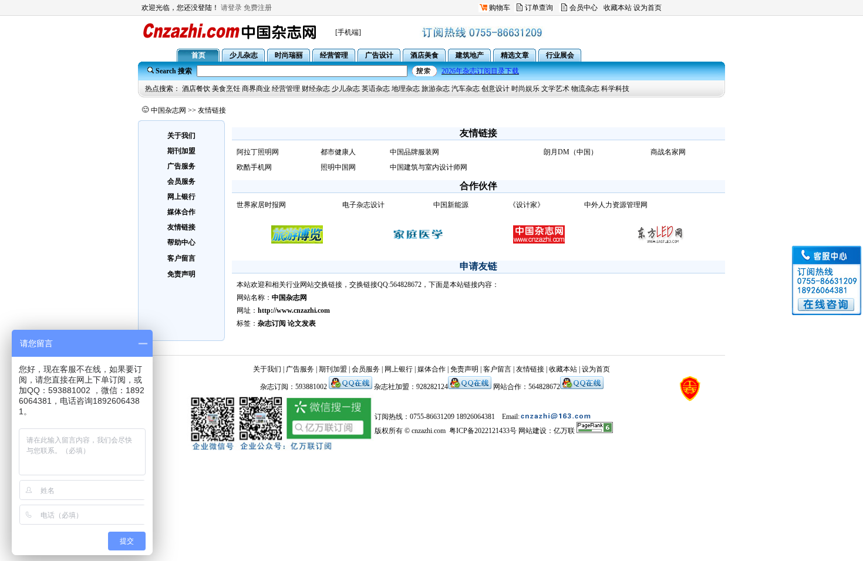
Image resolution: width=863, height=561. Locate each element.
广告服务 (300, 369)
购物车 (499, 8)
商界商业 (256, 89)
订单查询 (539, 8)
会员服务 (366, 369)
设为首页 (647, 8)
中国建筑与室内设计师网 (428, 167)
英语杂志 (376, 89)
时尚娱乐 (525, 89)
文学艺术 (555, 89)
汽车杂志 (465, 89)
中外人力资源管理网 (616, 205)
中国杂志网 (168, 110)
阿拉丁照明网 (258, 152)
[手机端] (348, 32)
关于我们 (267, 369)
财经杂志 (316, 89)
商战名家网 (668, 152)
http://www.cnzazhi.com (294, 310)
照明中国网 (338, 167)
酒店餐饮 (196, 89)
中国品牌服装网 (414, 152)
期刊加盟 (333, 369)
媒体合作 (431, 369)
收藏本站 (618, 8)
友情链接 (530, 369)
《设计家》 (526, 205)
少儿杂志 (346, 89)
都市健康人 (338, 152)
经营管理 (286, 89)
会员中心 (583, 8)
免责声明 (464, 369)
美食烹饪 (226, 89)
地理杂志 (406, 89)
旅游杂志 (436, 89)
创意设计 (495, 89)
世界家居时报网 (261, 205)
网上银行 (399, 369)
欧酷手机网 (254, 167)
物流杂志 (585, 89)
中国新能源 (450, 205)
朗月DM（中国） (571, 152)
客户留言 (181, 258)
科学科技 (615, 89)
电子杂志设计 (363, 205)
